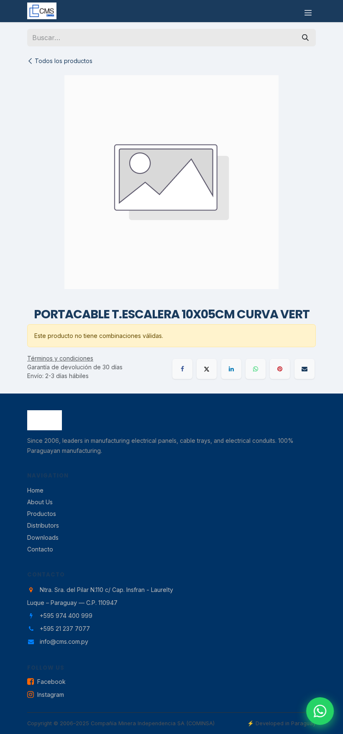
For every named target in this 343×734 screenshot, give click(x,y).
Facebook (51, 681)
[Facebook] (182, 369)
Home (35, 490)
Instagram (50, 694)
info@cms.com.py (64, 641)
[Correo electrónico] (304, 369)
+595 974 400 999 (66, 615)
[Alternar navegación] (308, 11)
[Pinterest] (280, 369)
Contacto (40, 549)
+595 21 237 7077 (65, 628)
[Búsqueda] (305, 37)
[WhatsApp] (256, 369)
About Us (40, 501)
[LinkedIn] (231, 369)
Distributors (43, 525)
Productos (41, 513)
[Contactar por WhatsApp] (320, 711)
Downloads (43, 537)
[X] (207, 369)
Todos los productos (63, 60)
